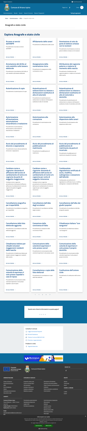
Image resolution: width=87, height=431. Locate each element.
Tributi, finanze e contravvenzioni (51, 385)
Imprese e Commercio (29, 387)
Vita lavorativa (27, 385)
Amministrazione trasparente (50, 400)
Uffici (21, 18)
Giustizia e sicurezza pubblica (50, 383)
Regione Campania (8, 2)
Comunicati (66, 383)
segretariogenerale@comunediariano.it (13, 413)
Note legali (46, 413)
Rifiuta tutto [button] (48, 425)
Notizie (65, 381)
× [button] (85, 416)
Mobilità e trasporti (28, 391)
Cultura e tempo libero (29, 383)
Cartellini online (47, 406)
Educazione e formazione (49, 381)
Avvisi (65, 385)
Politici (5, 389)
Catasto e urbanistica (28, 389)
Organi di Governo (8, 381)
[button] (43, 428)
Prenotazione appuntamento (30, 400)
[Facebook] (69, 7)
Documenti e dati (7, 393)
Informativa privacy (48, 411)
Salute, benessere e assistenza (51, 389)
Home (6, 18)
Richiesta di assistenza (29, 406)
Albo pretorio (47, 402)
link (55, 423)
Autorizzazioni (47, 391)
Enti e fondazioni (7, 387)
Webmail (46, 404)
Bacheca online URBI (48, 409)
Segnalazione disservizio (29, 402)
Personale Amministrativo (10, 391)
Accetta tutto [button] (39, 425)
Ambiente (46, 387)
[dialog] (43, 423)
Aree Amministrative (8, 383)
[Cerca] (81, 7)
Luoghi (65, 391)
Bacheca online (47, 408)
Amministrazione (14, 18)
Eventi (65, 393)
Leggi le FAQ (26, 404)
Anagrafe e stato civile (29, 381)
